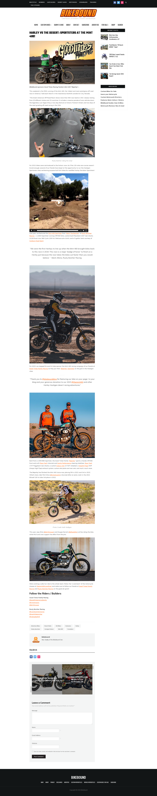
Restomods (73, 2)
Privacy (52, 782)
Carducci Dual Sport (36, 241)
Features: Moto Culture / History (112, 100)
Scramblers (83, 2)
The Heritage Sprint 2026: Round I (116, 75)
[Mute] (83, 230)
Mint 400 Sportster (55, 233)
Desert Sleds (62, 2)
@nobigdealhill (34, 617)
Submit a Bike (59, 25)
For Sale (105, 25)
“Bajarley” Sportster (67, 369)
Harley (77, 626)
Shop (113, 25)
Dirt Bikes (58, 626)
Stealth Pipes (83, 466)
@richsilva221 (55, 475)
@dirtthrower (49, 532)
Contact (76, 25)
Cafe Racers (51, 2)
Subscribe (85, 25)
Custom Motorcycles (76, 782)
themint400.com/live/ (44, 586)
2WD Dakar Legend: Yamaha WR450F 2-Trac (116, 55)
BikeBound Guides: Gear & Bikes (112, 103)
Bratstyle (32, 2)
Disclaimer (59, 782)
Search (120, 25)
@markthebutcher (35, 614)
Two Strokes (35, 5)
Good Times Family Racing (38, 369)
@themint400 (77, 382)
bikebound (46, 637)
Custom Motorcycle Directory (111, 97)
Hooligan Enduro (49, 629)
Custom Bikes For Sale (103, 782)
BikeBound (78, 777)
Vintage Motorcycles (89, 782)
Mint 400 (60, 629)
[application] (58, 202)
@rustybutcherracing (36, 612)
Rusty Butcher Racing (45, 589)
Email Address (36, 735)
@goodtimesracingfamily (38, 600)
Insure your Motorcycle (109, 94)
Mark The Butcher (72, 233)
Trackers (93, 2)
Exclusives (68, 626)
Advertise (95, 25)
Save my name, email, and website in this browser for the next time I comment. (54, 751)
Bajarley (72, 461)
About (68, 25)
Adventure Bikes (35, 626)
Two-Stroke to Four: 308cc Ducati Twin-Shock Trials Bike (116, 66)
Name (33, 727)
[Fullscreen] (86, 230)
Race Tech (43, 463)
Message (34, 710)
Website (34, 743)
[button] (59, 202)
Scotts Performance (64, 463)
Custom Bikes (45, 25)
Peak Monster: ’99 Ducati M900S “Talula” (116, 46)
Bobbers (42, 2)
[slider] (57, 230)
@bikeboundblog (49, 379)
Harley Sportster (35, 629)
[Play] (31, 230)
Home (36, 25)
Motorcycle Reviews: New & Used (112, 106)
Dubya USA (60, 466)
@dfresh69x (73, 532)
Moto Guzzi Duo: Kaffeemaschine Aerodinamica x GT (114, 37)
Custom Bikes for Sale (108, 91)
